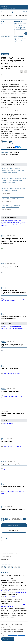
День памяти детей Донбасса (10, 368)
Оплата (3, 544)
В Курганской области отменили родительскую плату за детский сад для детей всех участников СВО (13, 170)
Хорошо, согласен (8, 639)
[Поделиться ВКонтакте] (16, 147)
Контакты (3, 547)
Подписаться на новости (14, 525)
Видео (15, 15)
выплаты (4, 142)
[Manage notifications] (3, 639)
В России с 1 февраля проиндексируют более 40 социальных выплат (13, 197)
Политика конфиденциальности (10, 553)
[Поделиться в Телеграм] (19, 147)
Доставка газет (5, 559)
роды (10, 142)
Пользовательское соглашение (9, 550)
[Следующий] (25, 33)
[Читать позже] (25, 71)
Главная (3, 15)
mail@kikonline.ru (21, 592)
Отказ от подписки (6, 556)
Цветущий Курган (6, 441)
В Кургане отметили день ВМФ (10, 391)
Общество (5, 54)
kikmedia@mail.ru (5, 591)
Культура (3, 288)
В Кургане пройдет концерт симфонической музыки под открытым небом (13, 292)
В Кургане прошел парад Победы (11, 464)
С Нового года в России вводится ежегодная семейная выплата (11, 206)
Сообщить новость (14, 530)
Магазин (3, 541)
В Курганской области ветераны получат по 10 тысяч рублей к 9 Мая (13, 189)
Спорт (3, 506)
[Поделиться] (21, 71)
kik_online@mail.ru (10, 596)
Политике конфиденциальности (16, 635)
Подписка (21, 15)
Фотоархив (9, 15)
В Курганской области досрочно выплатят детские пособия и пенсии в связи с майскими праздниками (14, 180)
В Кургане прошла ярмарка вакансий (12, 486)
